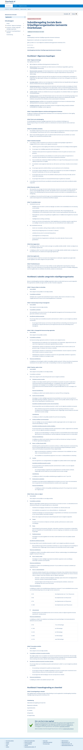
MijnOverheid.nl (65, 740)
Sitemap (26, 745)
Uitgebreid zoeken (23, 9)
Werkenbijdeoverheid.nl (67, 745)
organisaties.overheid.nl (65, 726)
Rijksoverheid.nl (65, 742)
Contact (7, 742)
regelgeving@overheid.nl (68, 728)
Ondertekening (9, 34)
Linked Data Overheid (47, 742)
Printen (73, 14)
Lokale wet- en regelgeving (14, 9)
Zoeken (15, 5)
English (7, 743)
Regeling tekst (8, 17)
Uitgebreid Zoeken (23, 5)
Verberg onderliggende (5, 25)
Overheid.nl (8, 6)
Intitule (7, 23)
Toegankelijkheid (28, 743)
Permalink (66, 14)
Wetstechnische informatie (11, 14)
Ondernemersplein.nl (66, 743)
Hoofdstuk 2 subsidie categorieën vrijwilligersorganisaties (13, 28)
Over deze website (10, 740)
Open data (45, 740)
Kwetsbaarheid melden (29, 747)
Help (7, 745)
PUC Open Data (46, 743)
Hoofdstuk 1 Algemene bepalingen (13, 25)
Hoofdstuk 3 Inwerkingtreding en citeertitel (13, 31)
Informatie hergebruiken (30, 740)
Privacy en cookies (28, 742)
